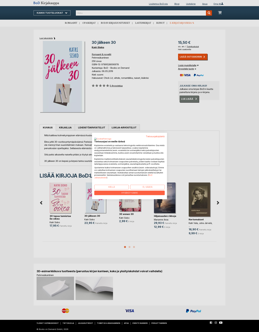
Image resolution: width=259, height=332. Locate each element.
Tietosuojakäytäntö (155, 136)
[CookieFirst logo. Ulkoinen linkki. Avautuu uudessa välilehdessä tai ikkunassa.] (102, 139)
